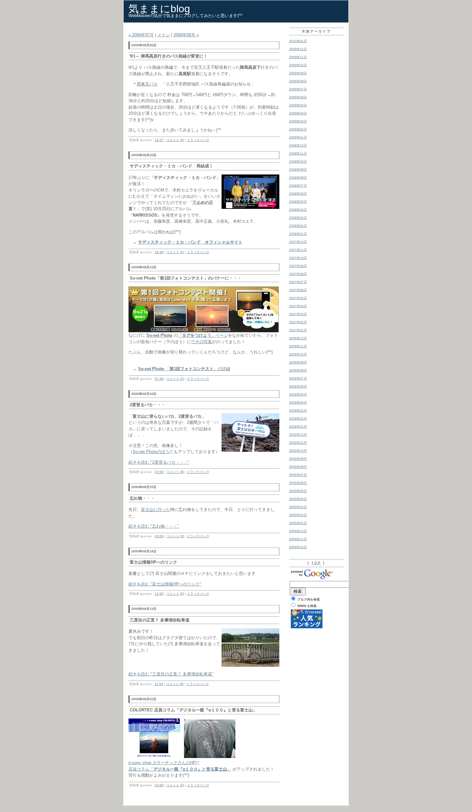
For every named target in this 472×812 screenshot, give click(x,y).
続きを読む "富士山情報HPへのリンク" (164, 584)
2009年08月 (298, 81)
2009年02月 (298, 129)
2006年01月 (298, 426)
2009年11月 (298, 57)
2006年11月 (298, 346)
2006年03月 (298, 410)
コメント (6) (175, 684)
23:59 (159, 472)
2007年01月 (298, 330)
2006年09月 (298, 362)
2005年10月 (298, 450)
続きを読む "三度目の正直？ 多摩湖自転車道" (171, 674)
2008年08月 (298, 177)
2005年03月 (298, 507)
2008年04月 (298, 209)
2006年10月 (298, 354)
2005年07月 (298, 475)
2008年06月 (298, 193)
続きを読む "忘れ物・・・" (153, 526)
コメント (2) (175, 252)
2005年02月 (298, 515)
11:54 (159, 684)
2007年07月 (298, 282)
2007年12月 (298, 242)
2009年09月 (298, 73)
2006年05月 (298, 394)
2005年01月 (298, 523)
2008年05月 (298, 201)
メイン (163, 34)
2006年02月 (298, 418)
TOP (316, 563)
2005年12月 (298, 434)
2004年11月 (298, 539)
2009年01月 (298, 137)
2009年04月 (298, 113)
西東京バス (147, 84)
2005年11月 (298, 442)
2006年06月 (298, 386)
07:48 (159, 378)
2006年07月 (298, 378)
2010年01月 (298, 41)
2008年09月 (298, 169)
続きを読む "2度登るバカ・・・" (158, 462)
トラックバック (198, 140)
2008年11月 (298, 153)
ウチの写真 (201, 341)
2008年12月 (298, 145)
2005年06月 (298, 483)
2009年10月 (298, 65)
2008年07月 (298, 185)
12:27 (159, 140)
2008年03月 (298, 217)
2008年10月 (298, 161)
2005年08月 (298, 466)
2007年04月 (298, 306)
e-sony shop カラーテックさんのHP (162, 762)
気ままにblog (159, 8)
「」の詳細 (184, 368)
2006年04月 (298, 402)
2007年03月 (298, 314)
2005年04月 (298, 499)
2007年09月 (298, 266)
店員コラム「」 (179, 769)
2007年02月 (298, 322)
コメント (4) (175, 140)
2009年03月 (298, 121)
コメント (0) (175, 593)
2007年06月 (298, 290)
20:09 (159, 536)
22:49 (159, 252)
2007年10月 (298, 258)
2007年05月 (298, 298)
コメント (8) (175, 472)
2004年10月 (298, 547)
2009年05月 (298, 105)
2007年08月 (298, 274)
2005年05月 (298, 491)
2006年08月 (298, 370)
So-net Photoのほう (151, 451)
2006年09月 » (186, 34)
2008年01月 (298, 234)
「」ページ (203, 335)
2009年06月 (298, 97)
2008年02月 (298, 226)
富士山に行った (155, 509)
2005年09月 (298, 458)
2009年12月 (298, 49)
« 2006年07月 (141, 34)
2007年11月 (298, 250)
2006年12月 (298, 338)
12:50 (159, 593)
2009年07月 (298, 89)
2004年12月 (298, 531)
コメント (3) (175, 536)
